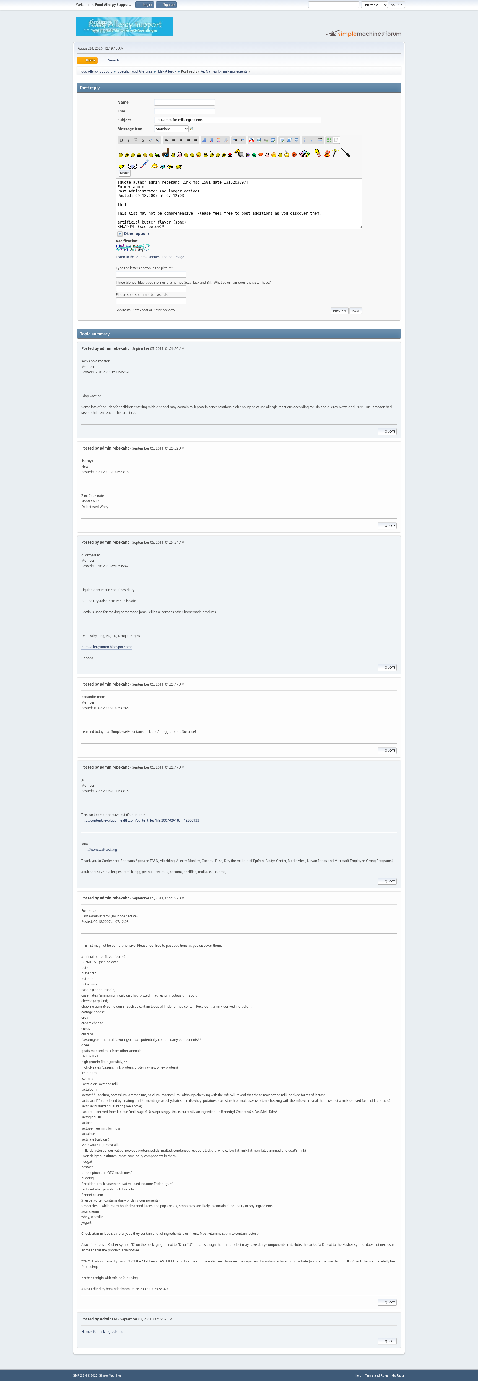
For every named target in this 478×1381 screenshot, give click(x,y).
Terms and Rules (376, 1375)
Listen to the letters (131, 257)
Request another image (166, 257)
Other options (137, 233)
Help (358, 1375)
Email (123, 111)
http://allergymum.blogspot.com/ (106, 647)
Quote (390, 431)
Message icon (130, 128)
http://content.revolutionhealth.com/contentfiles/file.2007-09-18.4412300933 (140, 820)
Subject (124, 119)
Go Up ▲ (398, 1375)
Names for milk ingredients (102, 1331)
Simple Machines (110, 1375)
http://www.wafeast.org (99, 849)
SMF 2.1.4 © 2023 (85, 1375)
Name (123, 102)
